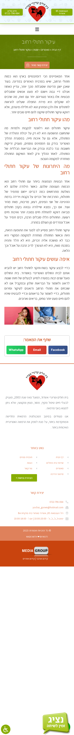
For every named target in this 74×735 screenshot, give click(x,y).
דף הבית (56, 49)
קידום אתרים (29, 558)
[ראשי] (37, 12)
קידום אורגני (42, 558)
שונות (36, 49)
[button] (61, 12)
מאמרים (45, 49)
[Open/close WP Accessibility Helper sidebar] (5, 729)
